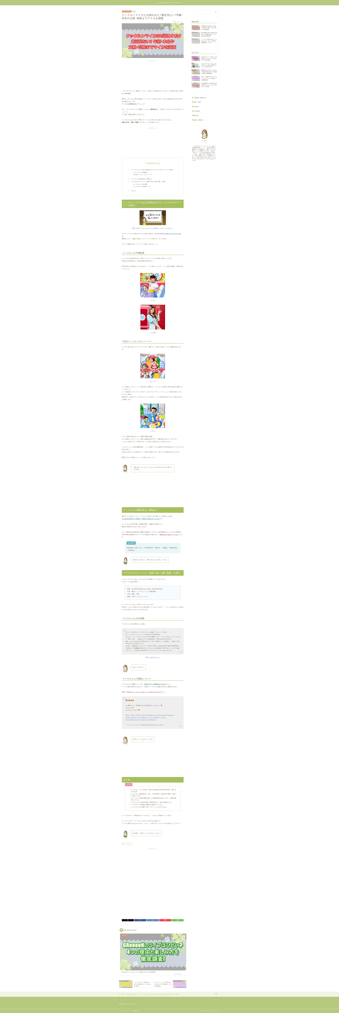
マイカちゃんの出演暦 (140, 184)
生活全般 (197, 111)
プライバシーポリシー (126, 1010)
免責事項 (136, 1010)
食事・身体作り (199, 120)
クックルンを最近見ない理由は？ (141, 179)
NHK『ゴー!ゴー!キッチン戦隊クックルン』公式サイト (155, 228)
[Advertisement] (153, 74)
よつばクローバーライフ (169, 3)
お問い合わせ (123, 1004)
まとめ (133, 190)
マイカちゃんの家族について (142, 186)
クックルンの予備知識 (140, 172)
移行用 (196, 115)
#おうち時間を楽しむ (143, 717)
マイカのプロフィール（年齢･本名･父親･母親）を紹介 (148, 181)
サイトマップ (132, 1004)
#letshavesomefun (131, 717)
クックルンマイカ (127, 843)
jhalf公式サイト (155, 657)
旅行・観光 (197, 102)
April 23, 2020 (159, 725)
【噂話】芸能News (127, 11)
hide (158, 163)
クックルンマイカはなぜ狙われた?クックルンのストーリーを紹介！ (152, 169)
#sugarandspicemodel (132, 719)
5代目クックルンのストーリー (143, 174)
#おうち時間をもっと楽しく (158, 717)
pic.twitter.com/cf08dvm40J (148, 719)
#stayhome (171, 715)
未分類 (196, 106)
